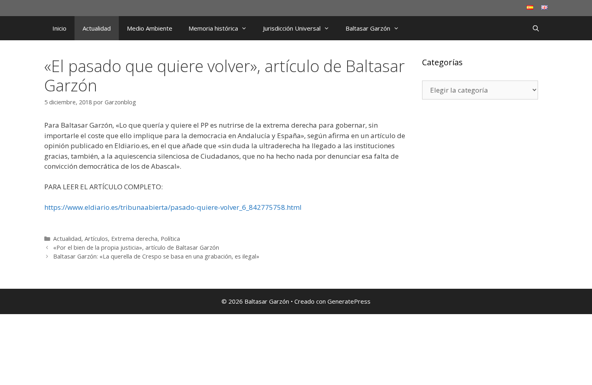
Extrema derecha (134, 238)
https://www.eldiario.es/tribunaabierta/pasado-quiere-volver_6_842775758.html (173, 207)
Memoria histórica (213, 28)
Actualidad (97, 28)
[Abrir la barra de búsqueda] (536, 28)
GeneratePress (349, 301)
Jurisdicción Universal (292, 28)
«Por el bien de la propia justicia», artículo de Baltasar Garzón (136, 247)
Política (170, 238)
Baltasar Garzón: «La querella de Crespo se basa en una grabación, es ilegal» (156, 256)
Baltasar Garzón (368, 28)
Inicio (59, 28)
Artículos (96, 238)
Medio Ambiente (149, 28)
